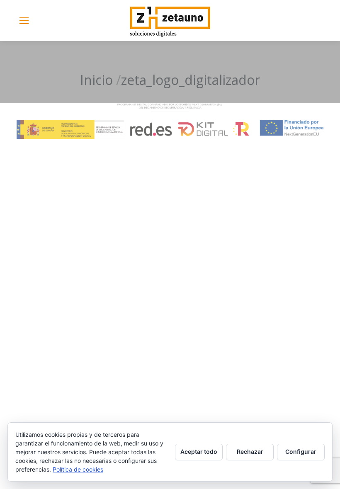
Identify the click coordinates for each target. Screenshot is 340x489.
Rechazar (250, 451)
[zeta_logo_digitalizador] (170, 121)
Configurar (300, 451)
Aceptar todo (198, 451)
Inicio (96, 80)
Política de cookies (78, 469)
